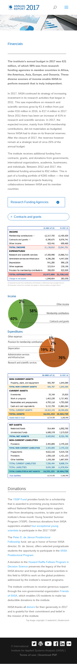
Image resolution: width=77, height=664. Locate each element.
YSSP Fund (20, 499)
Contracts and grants (27, 216)
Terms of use (28, 654)
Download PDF (47, 654)
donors (31, 606)
